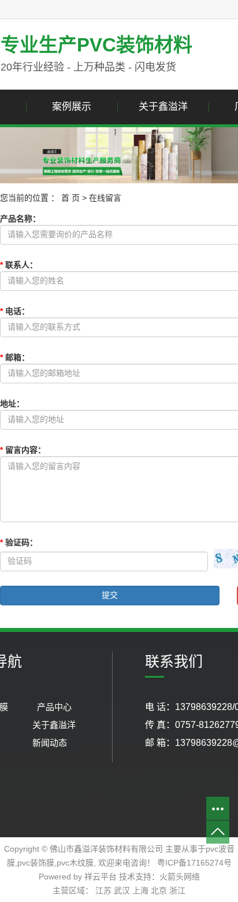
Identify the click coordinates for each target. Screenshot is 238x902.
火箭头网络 (179, 876)
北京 (159, 890)
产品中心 (54, 707)
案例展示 (71, 106)
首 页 (70, 197)
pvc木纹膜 (75, 862)
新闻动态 (49, 743)
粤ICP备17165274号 (194, 862)
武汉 (122, 890)
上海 (140, 890)
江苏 (103, 890)
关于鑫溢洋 (163, 106)
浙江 (177, 890)
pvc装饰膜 (35, 862)
